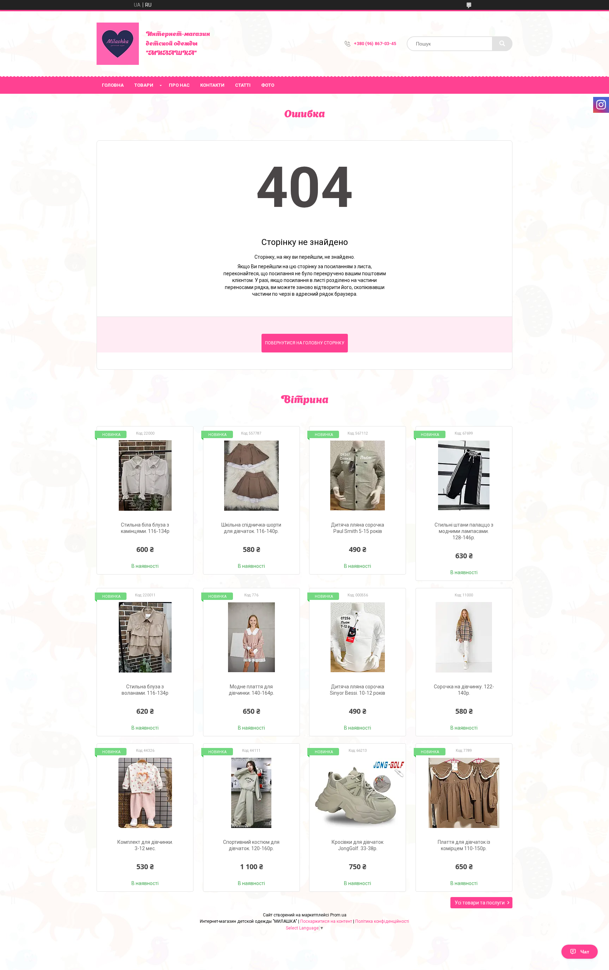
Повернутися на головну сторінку (304, 342)
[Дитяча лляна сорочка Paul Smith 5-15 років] (357, 475)
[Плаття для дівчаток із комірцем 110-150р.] (464, 792)
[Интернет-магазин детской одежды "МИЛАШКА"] (118, 44)
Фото (267, 85)
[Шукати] (502, 43)
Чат (584, 951)
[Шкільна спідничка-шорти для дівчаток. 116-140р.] (251, 475)
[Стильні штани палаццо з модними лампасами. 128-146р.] (464, 475)
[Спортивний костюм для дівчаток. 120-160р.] (251, 792)
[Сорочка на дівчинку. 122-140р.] (464, 637)
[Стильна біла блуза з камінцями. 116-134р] (145, 475)
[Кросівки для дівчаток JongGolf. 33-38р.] (357, 792)
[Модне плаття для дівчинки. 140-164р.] (251, 637)
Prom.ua (338, 915)
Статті (243, 85)
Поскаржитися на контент (326, 921)
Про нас (179, 85)
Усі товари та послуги (480, 902)
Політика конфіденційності (382, 921)
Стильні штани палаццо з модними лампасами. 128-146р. (464, 531)
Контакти (212, 85)
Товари (143, 85)
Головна (113, 85)
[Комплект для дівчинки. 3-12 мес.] (145, 792)
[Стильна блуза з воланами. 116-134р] (145, 637)
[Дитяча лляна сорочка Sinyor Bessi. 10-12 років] (357, 637)
